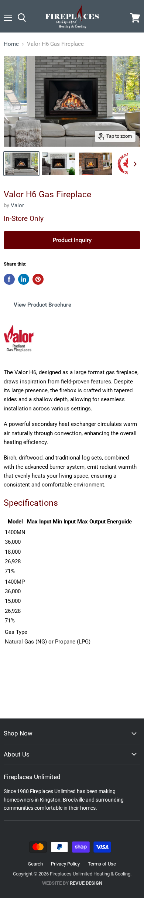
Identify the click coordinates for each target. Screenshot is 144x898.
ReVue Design (72, 883)
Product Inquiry (72, 239)
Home (11, 44)
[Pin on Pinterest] (38, 279)
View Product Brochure (42, 304)
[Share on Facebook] (9, 279)
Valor (17, 205)
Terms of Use (102, 864)
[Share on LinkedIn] (23, 279)
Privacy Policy (65, 864)
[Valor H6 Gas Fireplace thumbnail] (21, 163)
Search (35, 864)
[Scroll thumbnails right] (134, 164)
